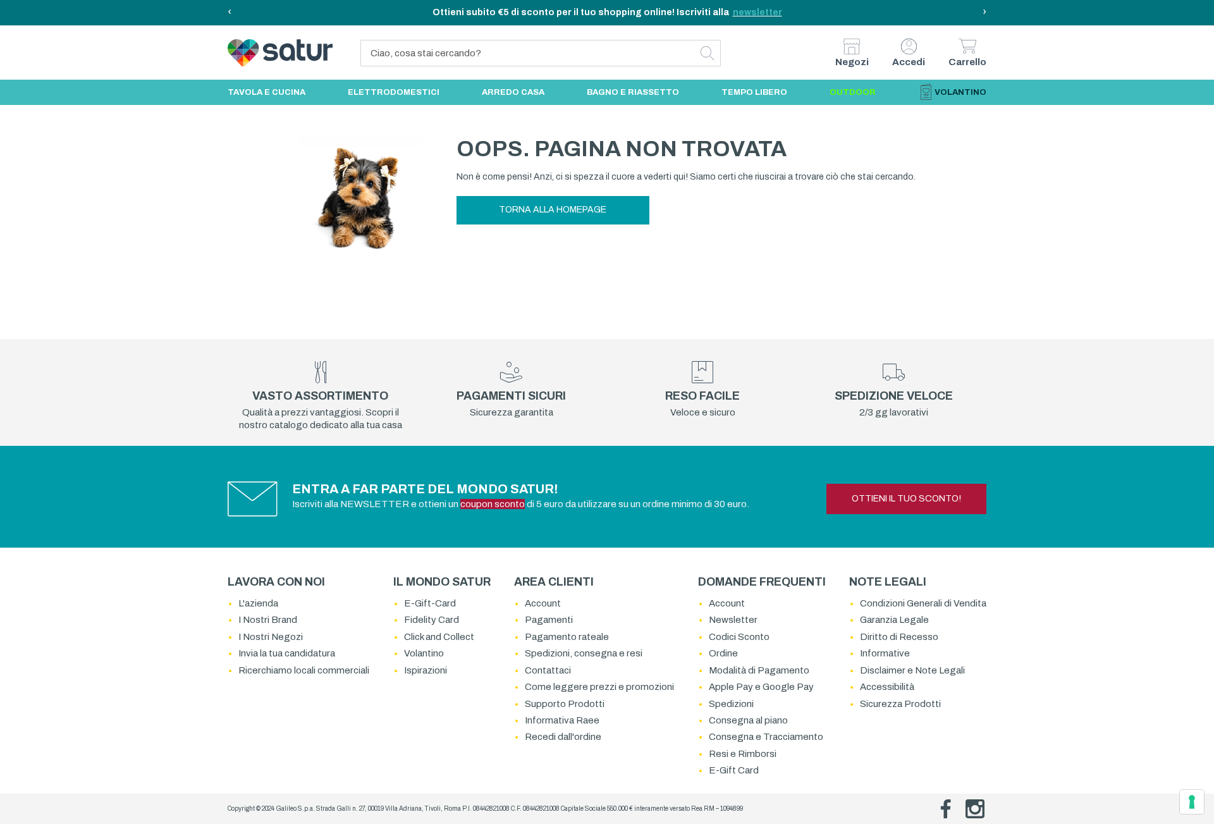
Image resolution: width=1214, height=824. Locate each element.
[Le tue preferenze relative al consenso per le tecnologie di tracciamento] (1192, 802)
